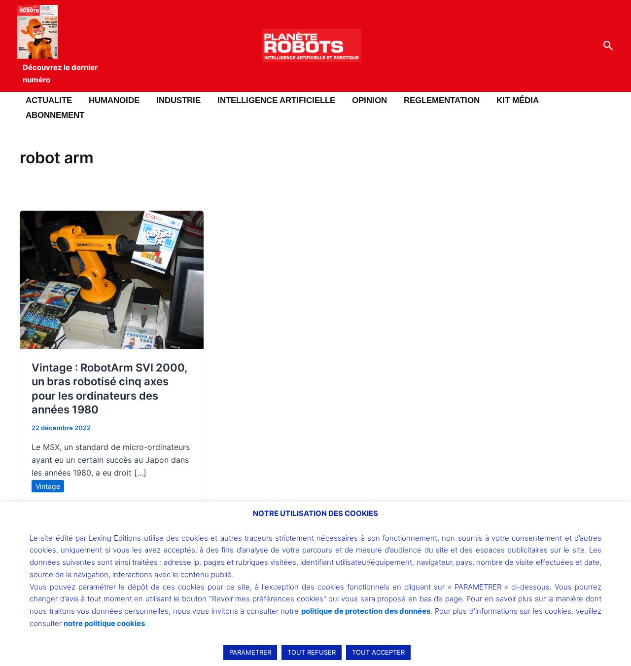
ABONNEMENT (55, 115)
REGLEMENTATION (442, 100)
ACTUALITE (49, 100)
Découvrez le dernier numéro (60, 73)
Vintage (47, 486)
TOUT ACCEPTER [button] (378, 652)
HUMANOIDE (114, 100)
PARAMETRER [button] (250, 652)
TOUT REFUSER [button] (311, 652)
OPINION (369, 100)
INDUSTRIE (178, 100)
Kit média (517, 100)
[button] (608, 45)
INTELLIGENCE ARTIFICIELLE (276, 100)
